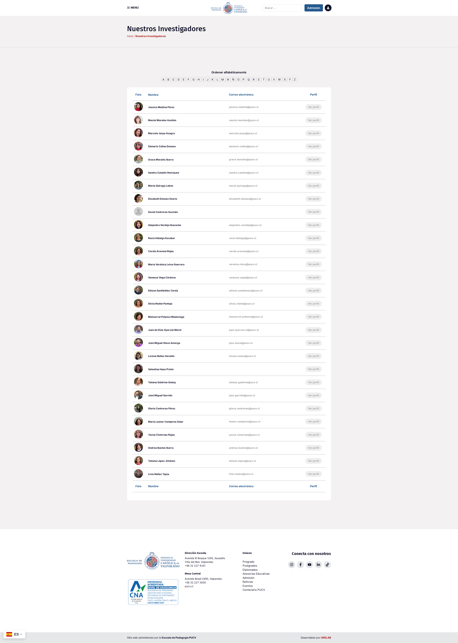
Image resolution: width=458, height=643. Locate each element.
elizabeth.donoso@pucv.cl (245, 198)
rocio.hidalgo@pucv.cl (242, 238)
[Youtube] (309, 564)
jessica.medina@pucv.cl (244, 107)
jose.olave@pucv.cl (241, 343)
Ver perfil (313, 107)
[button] (133, 7)
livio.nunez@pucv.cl (241, 473)
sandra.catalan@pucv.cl (243, 172)
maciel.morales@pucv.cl (244, 120)
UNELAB (326, 637)
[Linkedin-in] (318, 564)
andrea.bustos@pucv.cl (243, 447)
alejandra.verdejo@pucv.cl (245, 225)
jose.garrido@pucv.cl (242, 395)
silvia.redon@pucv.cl (242, 303)
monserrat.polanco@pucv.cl (246, 316)
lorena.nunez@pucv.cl (242, 356)
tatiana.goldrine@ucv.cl (243, 382)
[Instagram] (291, 564)
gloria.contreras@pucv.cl (244, 408)
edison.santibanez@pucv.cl (245, 290)
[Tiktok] (327, 564)
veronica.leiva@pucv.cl (243, 264)
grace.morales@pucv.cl (243, 159)
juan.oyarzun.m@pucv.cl (244, 329)
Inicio (130, 36)
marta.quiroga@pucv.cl (243, 185)
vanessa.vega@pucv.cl (243, 277)
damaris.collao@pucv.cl (243, 146)
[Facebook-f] (300, 564)
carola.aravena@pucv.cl (243, 251)
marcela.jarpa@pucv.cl (243, 133)
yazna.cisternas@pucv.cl (244, 434)
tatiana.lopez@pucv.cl (242, 460)
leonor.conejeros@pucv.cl (244, 421)
